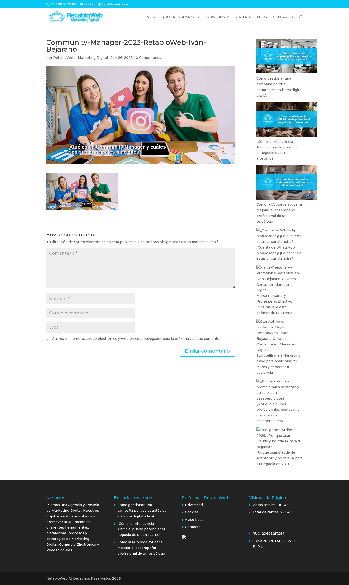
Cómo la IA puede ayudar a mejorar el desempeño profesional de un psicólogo (141, 548)
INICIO (151, 17)
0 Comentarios (148, 57)
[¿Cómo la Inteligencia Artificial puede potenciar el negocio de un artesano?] (286, 120)
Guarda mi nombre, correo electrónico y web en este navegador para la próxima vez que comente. (136, 338)
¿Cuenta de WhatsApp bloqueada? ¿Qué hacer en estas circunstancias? (279, 253)
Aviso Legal (195, 519)
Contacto (193, 527)
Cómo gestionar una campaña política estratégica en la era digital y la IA (141, 510)
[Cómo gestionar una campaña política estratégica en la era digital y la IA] (286, 57)
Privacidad (194, 505)
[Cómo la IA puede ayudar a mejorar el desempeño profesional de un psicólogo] (286, 183)
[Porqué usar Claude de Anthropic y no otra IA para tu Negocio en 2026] (279, 438)
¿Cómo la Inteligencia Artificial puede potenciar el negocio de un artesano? (141, 529)
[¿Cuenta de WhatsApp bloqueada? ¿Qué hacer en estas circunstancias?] (279, 236)
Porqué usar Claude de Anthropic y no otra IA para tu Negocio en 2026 (279, 458)
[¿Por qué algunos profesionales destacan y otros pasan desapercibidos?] (279, 390)
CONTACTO (283, 17)
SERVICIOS (216, 17)
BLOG (262, 17)
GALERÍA (243, 17)
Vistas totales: (264, 505)
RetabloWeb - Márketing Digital (80, 57)
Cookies (192, 512)
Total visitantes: (266, 512)
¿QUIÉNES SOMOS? (179, 17)
